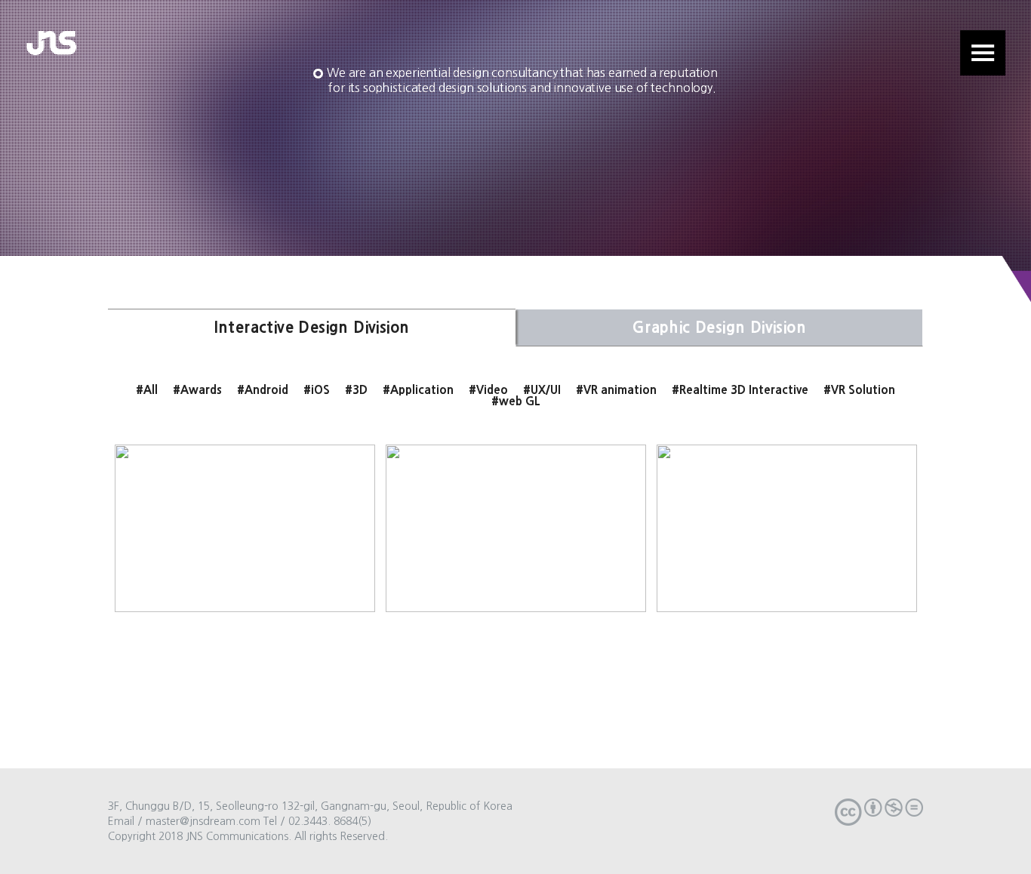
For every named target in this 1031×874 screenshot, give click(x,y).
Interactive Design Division (312, 327)
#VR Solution (859, 389)
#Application (418, 389)
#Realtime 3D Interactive (740, 389)
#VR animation (616, 389)
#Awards (197, 389)
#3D (356, 389)
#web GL (515, 401)
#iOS (316, 389)
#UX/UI (542, 389)
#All (147, 389)
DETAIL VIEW (244, 578)
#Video (488, 389)
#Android (262, 389)
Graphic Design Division (719, 327)
